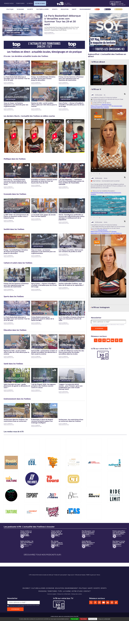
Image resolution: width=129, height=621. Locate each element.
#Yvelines (106, 106)
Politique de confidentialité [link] (104, 619)
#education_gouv (96, 233)
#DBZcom (119, 233)
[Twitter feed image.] (108, 206)
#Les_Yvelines (105, 107)
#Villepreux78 (106, 233)
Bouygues (122, 5)
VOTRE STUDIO (40, 3)
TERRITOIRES (20, 3)
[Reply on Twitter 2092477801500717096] (91, 173)
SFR (117, 3)
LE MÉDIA (30, 3)
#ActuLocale (99, 106)
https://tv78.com (106, 104)
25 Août (105, 178)
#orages (114, 231)
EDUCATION (64, 9)
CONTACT (87, 591)
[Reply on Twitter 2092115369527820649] (91, 299)
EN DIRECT (26, 588)
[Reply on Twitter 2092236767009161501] (91, 217)
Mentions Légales (51, 594)
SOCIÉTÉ (30, 9)
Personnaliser (92, 619)
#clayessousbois (95, 107)
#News (93, 106)
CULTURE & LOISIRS (42, 9)
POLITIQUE (9, 9)
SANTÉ (74, 9)
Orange (121, 3)
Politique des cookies (76, 594)
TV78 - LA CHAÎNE (64, 591)
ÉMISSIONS (43, 591)
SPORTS (54, 9)
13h (104, 94)
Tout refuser (83, 619)
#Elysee (113, 233)
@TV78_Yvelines (98, 94)
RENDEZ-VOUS (9, 3)
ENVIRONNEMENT (85, 9)
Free (117, 5)
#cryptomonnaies (117, 106)
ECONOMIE (20, 9)
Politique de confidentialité (63, 594)
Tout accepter (74, 619)
